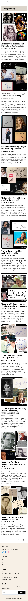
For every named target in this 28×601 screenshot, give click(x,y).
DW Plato (13, 48)
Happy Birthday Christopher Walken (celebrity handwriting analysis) (13, 464)
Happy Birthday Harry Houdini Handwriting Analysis (13, 518)
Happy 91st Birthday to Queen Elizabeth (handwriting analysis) (14, 305)
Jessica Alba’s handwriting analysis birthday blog (11, 252)
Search (22, 592)
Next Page (22, 540)
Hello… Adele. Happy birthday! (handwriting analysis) (13, 199)
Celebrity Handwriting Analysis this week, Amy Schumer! (13, 147)
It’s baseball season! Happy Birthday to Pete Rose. (11, 356)
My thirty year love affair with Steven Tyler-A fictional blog (12, 45)
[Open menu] (26, 2)
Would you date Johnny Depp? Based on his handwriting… (13, 94)
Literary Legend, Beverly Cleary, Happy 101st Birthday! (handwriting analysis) (13, 410)
